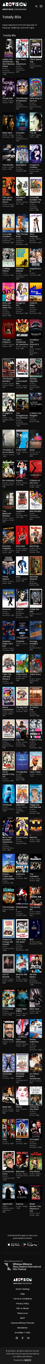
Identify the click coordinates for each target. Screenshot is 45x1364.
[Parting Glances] (36, 367)
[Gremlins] (22, 121)
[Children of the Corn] (36, 469)
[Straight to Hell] (8, 402)
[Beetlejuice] (22, 153)
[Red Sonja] (36, 535)
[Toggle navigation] (41, 6)
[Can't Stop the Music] (22, 928)
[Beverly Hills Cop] (22, 963)
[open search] (36, 6)
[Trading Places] (8, 257)
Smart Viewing (22, 1289)
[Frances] (22, 598)
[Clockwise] (8, 1063)
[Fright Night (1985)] (22, 997)
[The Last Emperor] (8, 328)
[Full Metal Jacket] (22, 186)
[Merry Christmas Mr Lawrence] (22, 328)
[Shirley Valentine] (36, 1028)
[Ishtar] (22, 1128)
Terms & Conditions (22, 1298)
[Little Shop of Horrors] (36, 87)
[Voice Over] (22, 439)
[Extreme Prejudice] (8, 535)
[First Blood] (36, 1160)
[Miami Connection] (8, 696)
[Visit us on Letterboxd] (28, 1338)
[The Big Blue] (22, 761)
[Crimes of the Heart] (36, 1096)
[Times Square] (8, 565)
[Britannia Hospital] (22, 1063)
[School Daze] (22, 826)
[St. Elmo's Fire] (36, 696)
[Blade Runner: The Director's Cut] (36, 1193)
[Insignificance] (36, 257)
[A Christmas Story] (8, 1160)
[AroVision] (22, 1281)
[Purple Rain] (8, 87)
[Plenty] (22, 1096)
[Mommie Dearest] (36, 565)
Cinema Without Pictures (22, 1323)
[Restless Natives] (22, 257)
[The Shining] (8, 1028)
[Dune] (36, 439)
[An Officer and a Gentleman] (36, 1063)
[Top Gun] (22, 728)
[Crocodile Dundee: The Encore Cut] (36, 186)
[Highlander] (8, 1193)
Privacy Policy (22, 1303)
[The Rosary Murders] (8, 367)
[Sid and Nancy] (36, 963)
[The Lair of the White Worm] (8, 186)
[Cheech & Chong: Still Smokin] (8, 928)
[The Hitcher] (8, 153)
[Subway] (22, 1193)
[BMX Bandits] (36, 500)
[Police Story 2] (36, 663)
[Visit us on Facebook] (22, 1338)
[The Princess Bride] (22, 223)
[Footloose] (8, 793)
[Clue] (8, 1128)
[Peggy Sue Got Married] (36, 793)
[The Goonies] (8, 896)
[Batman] (36, 826)
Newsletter (22, 1327)
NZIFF (22, 1318)
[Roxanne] (8, 598)
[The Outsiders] (36, 863)
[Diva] (22, 565)
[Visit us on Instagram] (17, 1338)
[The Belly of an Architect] (8, 439)
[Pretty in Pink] (36, 728)
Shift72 (27, 1360)
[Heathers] (22, 863)
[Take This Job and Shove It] (8, 663)
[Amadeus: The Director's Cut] (36, 328)
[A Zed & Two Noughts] (36, 402)
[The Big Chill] (22, 696)
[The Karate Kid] (36, 896)
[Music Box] (8, 1096)
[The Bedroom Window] (8, 500)
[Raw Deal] (22, 535)
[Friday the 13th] (36, 598)
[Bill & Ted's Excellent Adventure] (8, 826)
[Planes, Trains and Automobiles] (8, 863)
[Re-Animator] (8, 469)
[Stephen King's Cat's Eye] (8, 630)
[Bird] (36, 928)
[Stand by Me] (8, 728)
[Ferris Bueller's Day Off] (8, 761)
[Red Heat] (22, 1160)
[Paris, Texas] (36, 761)
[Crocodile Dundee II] (8, 223)
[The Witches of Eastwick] (22, 87)
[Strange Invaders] (36, 630)
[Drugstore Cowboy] (36, 153)
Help (22, 1293)
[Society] (22, 469)
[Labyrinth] (22, 793)
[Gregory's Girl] (22, 292)
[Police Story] (22, 663)
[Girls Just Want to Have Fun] (8, 292)
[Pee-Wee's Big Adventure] (22, 48)
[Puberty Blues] (36, 292)
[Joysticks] (22, 500)
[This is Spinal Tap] (36, 48)
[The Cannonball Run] (22, 367)
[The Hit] (36, 121)
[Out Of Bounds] (8, 963)
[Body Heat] (8, 121)
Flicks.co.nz (22, 1313)
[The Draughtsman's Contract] (22, 402)
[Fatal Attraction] (22, 1028)
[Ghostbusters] (22, 896)
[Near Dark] (36, 997)
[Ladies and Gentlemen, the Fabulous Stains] (8, 48)
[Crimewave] (8, 997)
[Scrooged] (36, 1128)
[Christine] (22, 630)
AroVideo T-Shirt (22, 1332)
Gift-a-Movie (22, 1308)
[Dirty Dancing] (36, 223)
